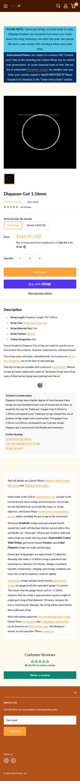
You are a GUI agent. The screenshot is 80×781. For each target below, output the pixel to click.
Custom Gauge (13, 202)
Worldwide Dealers (37, 69)
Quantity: (9, 258)
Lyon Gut (42, 322)
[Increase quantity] (40, 258)
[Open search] (58, 6)
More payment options (40, 293)
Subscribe (14, 731)
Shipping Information (37, 485)
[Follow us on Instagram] (13, 760)
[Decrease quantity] (20, 258)
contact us (48, 631)
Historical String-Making (18, 438)
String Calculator (14, 448)
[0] (73, 6)
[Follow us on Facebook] (6, 760)
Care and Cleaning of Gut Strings (23, 443)
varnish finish (59, 366)
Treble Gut (29, 322)
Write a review (40, 675)
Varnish (31, 333)
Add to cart (40, 272)
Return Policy (53, 480)
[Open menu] (5, 6)
